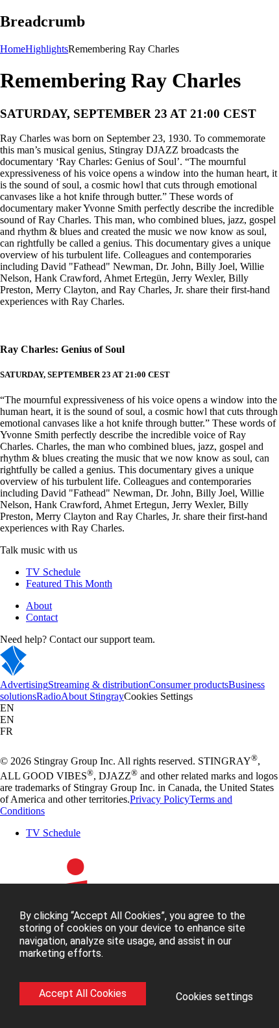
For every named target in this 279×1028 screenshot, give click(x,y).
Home (12, 48)
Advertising (24, 684)
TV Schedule (53, 571)
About (39, 605)
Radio (48, 696)
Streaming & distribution (98, 684)
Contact (42, 617)
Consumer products (188, 684)
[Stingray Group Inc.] (53, 672)
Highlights (46, 48)
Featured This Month (69, 583)
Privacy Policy (159, 799)
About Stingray (92, 696)
